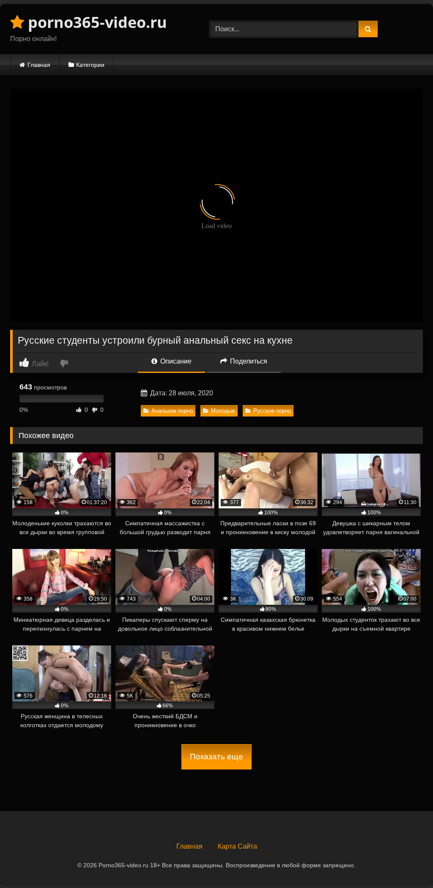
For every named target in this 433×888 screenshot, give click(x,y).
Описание (175, 361)
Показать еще (216, 756)
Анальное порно (172, 411)
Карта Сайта (237, 846)
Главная (38, 64)
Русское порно (272, 411)
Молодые (223, 411)
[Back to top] (406, 863)
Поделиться (247, 361)
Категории (90, 64)
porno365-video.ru (95, 22)
